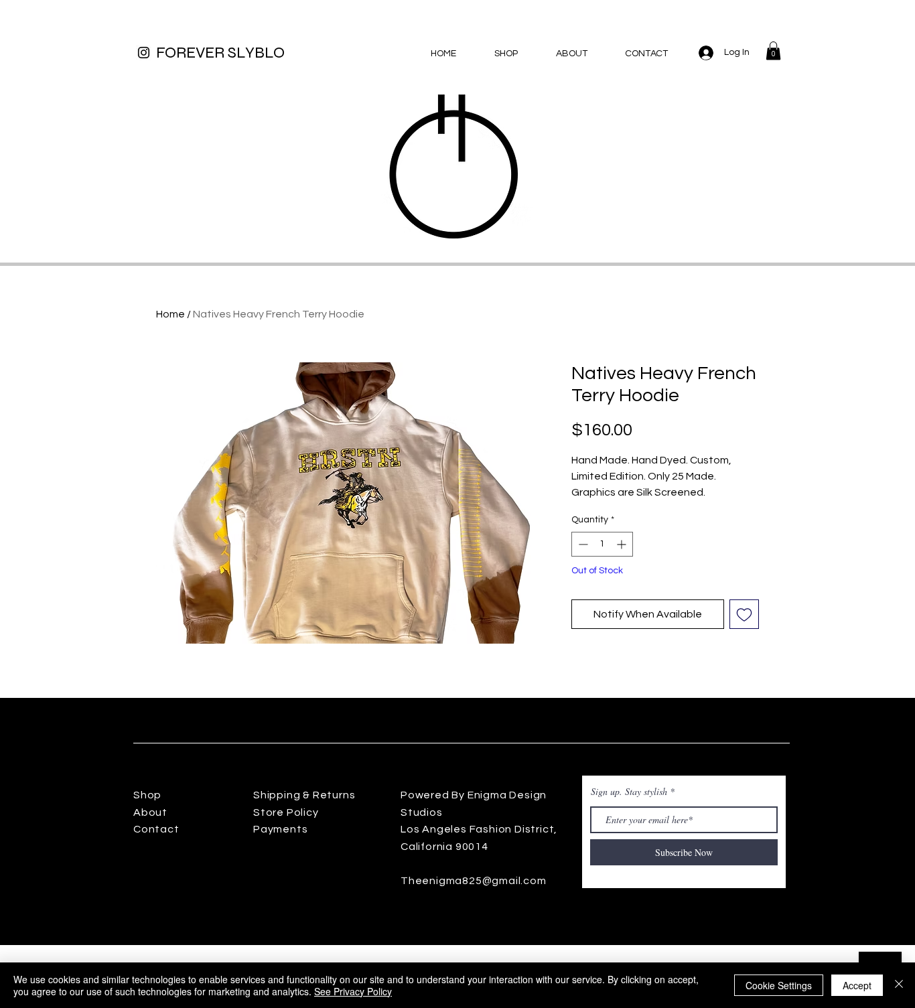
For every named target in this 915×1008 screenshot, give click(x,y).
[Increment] (622, 544)
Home (170, 314)
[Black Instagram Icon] (143, 52)
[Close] (899, 985)
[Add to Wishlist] (744, 614)
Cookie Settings (779, 985)
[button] (773, 51)
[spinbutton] (602, 544)
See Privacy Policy (353, 991)
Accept (857, 985)
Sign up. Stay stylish (629, 791)
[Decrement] (581, 544)
